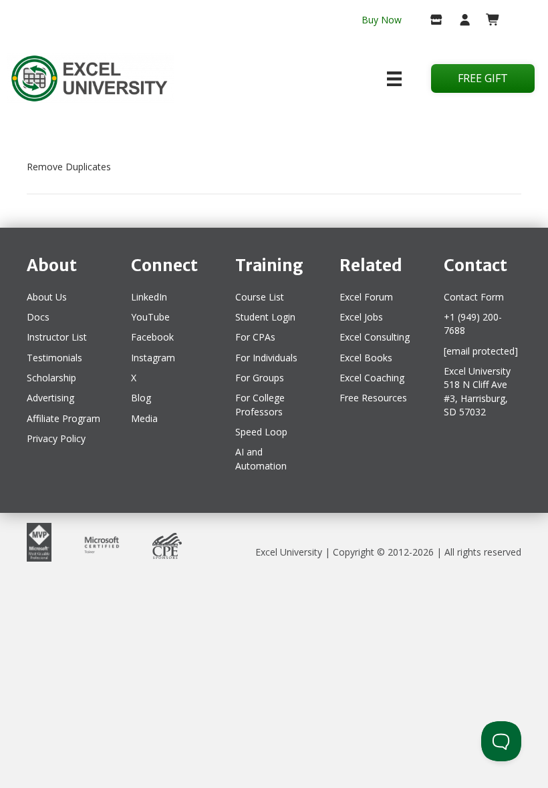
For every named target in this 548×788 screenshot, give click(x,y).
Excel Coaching (371, 377)
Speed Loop (261, 431)
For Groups (259, 377)
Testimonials (54, 357)
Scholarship (51, 377)
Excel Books (365, 357)
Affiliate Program (63, 418)
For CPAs (255, 337)
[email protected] (481, 351)
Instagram (153, 357)
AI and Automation (261, 458)
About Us (47, 296)
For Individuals (266, 357)
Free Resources (373, 397)
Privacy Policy (56, 438)
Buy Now (382, 19)
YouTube (150, 317)
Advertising (50, 397)
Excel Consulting (374, 337)
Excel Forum (366, 296)
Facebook (152, 337)
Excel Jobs (361, 317)
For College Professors (260, 404)
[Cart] (488, 20)
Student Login (265, 317)
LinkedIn (149, 296)
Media (144, 418)
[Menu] (394, 78)
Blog (141, 397)
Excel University (288, 552)
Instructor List (57, 337)
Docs (38, 317)
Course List (259, 296)
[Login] (459, 20)
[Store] (430, 20)
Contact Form (474, 296)
